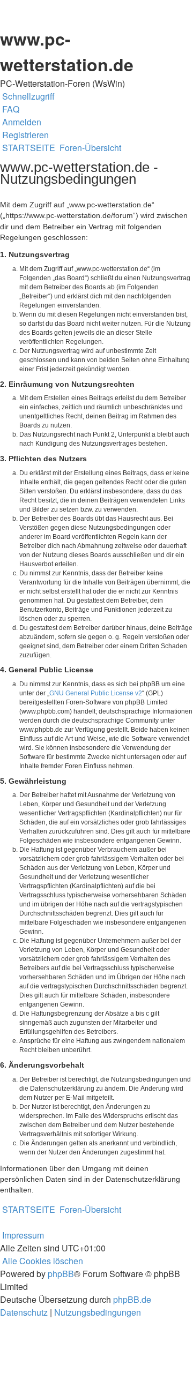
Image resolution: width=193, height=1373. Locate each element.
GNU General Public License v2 (95, 693)
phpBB (61, 1273)
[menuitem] (9, 109)
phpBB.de (132, 1299)
